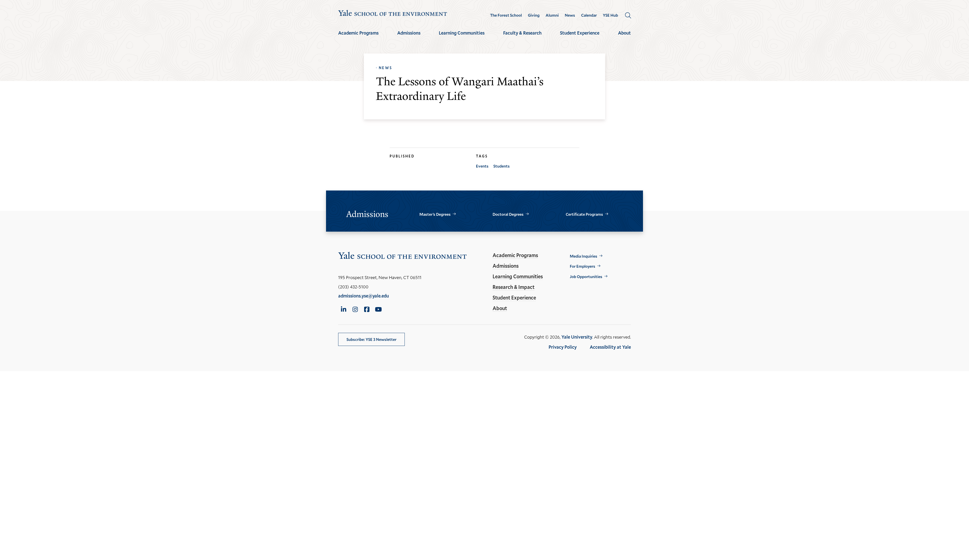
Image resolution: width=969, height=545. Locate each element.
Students (501, 166)
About (624, 33)
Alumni (552, 15)
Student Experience (579, 33)
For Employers (582, 266)
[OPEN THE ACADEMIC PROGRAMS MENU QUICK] (358, 37)
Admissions (408, 33)
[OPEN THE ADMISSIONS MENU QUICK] (409, 37)
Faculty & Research (522, 33)
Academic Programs (358, 33)
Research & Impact (513, 287)
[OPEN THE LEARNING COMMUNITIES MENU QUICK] (462, 37)
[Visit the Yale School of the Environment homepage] (392, 14)
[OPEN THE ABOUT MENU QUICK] (625, 37)
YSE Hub (610, 15)
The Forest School (506, 15)
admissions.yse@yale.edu (363, 296)
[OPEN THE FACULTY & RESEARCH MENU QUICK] (522, 37)
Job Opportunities (586, 276)
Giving (534, 15)
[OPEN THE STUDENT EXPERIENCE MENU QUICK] (580, 37)
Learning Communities (461, 33)
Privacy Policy (563, 347)
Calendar (589, 15)
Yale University (576, 337)
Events (482, 166)
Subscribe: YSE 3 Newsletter (371, 339)
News (570, 15)
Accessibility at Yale (610, 347)
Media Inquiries (583, 256)
